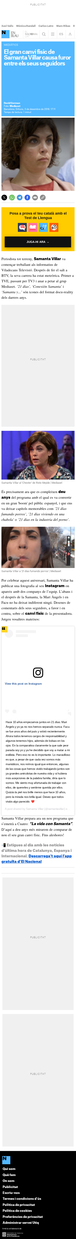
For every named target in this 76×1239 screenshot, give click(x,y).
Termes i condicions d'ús (22, 1198)
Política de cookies (17, 1210)
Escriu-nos (11, 1192)
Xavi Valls (7, 26)
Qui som (9, 1169)
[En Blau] (5, 34)
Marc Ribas (63, 26)
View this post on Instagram (23, 683)
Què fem (9, 1175)
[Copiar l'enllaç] (43, 197)
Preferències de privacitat (23, 1216)
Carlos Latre (46, 26)
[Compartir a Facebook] (27, 197)
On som (8, 1181)
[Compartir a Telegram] (19, 197)
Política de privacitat (19, 1204)
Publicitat (10, 1187)
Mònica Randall (26, 26)
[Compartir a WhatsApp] (12, 197)
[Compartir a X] (4, 197)
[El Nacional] (38, 1160)
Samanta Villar (35, 808)
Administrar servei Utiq (21, 1222)
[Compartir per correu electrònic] (35, 197)
